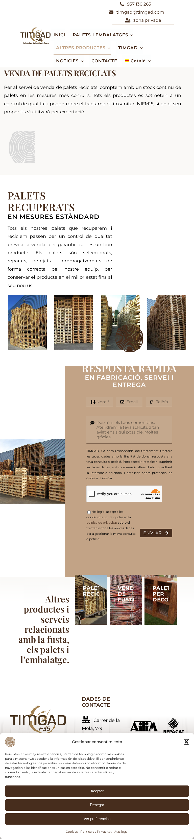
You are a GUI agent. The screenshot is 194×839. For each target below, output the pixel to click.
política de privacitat (101, 522)
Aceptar (97, 791)
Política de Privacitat (96, 831)
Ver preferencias (97, 819)
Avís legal (121, 831)
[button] (186, 741)
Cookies (72, 831)
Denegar (97, 805)
